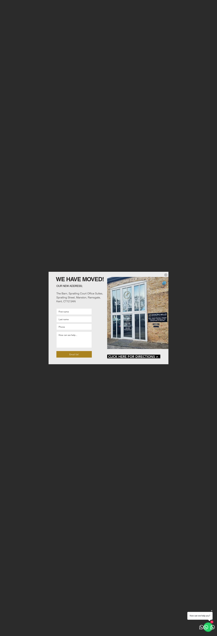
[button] (165, 275)
